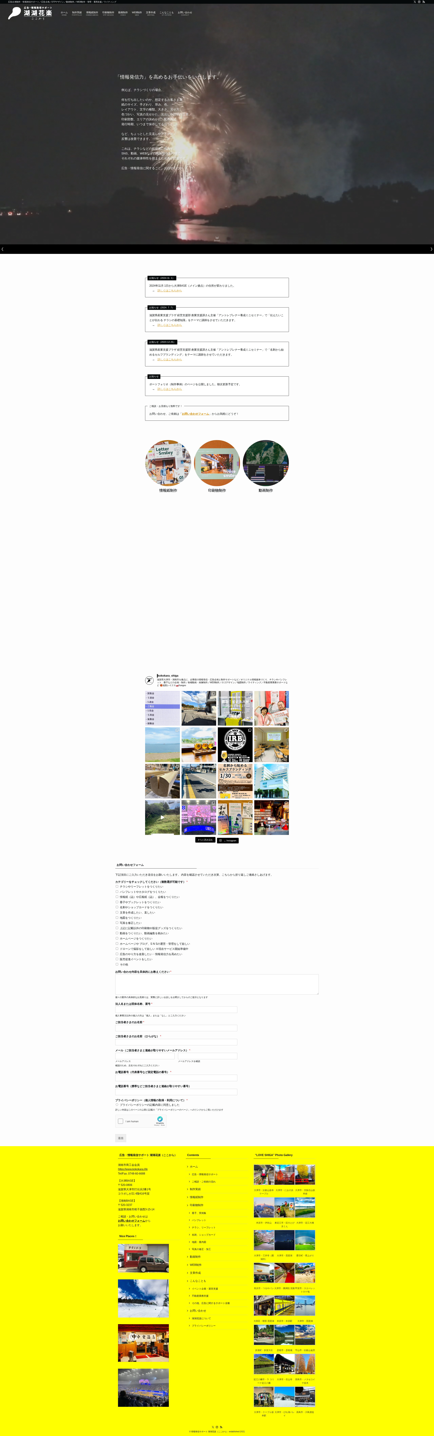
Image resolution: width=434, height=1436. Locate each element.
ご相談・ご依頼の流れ (204, 1181)
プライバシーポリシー (204, 1325)
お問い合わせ (198, 1310)
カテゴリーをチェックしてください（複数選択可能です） (151, 881)
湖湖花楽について (201, 1318)
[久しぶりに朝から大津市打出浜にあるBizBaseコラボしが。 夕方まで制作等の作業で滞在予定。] (162, 744)
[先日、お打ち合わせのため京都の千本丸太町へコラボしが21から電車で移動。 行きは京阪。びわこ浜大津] (199, 708)
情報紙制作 (196, 1197)
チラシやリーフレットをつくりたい (141, 886)
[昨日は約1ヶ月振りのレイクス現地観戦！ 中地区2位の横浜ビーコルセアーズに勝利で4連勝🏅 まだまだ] (199, 817)
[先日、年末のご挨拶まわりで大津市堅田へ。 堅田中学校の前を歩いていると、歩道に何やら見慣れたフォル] (199, 781)
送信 (120, 1138)
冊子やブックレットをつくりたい (140, 902)
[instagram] (419, 2)
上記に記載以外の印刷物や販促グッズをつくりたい (151, 928)
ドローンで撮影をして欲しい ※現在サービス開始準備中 (154, 948)
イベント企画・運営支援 (205, 1288)
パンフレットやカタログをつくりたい (143, 891)
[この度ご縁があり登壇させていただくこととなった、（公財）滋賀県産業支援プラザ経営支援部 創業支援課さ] (271, 744)
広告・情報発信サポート (205, 1174)
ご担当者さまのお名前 (129, 1022)
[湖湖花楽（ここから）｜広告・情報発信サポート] (30, 13)
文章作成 (195, 1272)
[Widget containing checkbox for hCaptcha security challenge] (140, 1121)
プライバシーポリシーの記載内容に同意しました (150, 1104)
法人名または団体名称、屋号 (133, 1003)
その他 (124, 964)
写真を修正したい (131, 922)
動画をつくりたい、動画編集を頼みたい (144, 933)
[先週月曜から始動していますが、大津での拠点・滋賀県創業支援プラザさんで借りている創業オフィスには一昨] (271, 708)
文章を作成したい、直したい (137, 912)
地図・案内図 (199, 1242)
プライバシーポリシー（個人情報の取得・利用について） (151, 1100)
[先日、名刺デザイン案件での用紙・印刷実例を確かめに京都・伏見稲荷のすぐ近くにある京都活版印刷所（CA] (271, 817)
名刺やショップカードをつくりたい (141, 907)
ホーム (194, 1166)
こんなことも (198, 1280)
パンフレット (199, 1220)
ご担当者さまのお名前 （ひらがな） (138, 1036)
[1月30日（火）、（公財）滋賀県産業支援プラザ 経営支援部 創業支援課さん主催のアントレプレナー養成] (235, 781)
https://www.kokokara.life (133, 1169)
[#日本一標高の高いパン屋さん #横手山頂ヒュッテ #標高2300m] (162, 817)
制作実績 (195, 1189)
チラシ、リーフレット (204, 1227)
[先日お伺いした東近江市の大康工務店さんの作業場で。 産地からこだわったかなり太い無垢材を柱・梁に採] (162, 781)
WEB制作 (196, 1264)
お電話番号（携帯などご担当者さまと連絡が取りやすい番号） (153, 1086)
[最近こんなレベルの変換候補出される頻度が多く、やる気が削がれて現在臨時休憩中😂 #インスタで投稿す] (162, 708)
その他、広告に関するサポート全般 (211, 1303)
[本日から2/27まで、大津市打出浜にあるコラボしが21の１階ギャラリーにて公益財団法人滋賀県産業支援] (235, 708)
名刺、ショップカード (204, 1234)
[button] (2, 249)
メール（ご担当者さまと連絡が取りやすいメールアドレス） (152, 1050)
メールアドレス (123, 1061)
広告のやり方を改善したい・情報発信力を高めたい (151, 954)
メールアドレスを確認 (189, 1061)
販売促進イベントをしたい (136, 959)
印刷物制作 (196, 1205)
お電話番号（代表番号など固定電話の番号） (143, 1072)
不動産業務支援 (200, 1295)
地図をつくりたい (131, 917)
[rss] (423, 2)
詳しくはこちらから (169, 290)
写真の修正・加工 (201, 1249)
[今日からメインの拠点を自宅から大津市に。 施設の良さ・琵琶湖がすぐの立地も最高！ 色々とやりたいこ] (271, 781)
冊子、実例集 (199, 1213)
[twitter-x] (415, 2)
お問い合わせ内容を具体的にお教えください (143, 971)
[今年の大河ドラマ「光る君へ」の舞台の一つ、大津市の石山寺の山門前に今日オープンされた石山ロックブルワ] (199, 744)
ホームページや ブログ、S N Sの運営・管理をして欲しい (155, 943)
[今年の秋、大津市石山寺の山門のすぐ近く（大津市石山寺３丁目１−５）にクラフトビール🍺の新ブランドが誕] (235, 744)
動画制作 (195, 1256)
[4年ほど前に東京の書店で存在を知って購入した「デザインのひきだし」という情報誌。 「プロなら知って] (235, 817)
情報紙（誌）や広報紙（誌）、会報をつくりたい (150, 897)
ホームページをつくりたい (136, 938)
